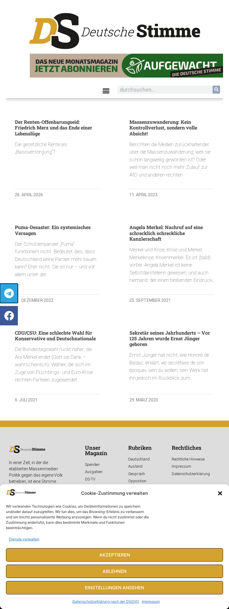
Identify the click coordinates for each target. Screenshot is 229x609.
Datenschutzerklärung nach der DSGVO (105, 601)
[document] (114, 304)
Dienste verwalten (24, 539)
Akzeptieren (114, 555)
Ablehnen (114, 571)
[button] (220, 493)
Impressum (151, 601)
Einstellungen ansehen (114, 588)
